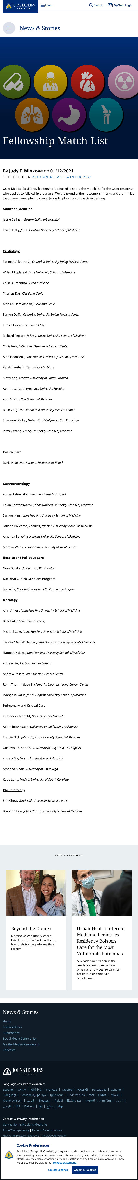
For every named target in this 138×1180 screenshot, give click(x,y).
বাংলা (91, 1095)
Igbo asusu (57, 1095)
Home (7, 1021)
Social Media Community (19, 1039)
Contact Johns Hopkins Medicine (25, 1124)
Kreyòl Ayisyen (12, 1100)
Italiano (116, 1090)
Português (99, 1090)
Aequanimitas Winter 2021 (62, 177)
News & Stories (40, 28)
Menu (46, 7)
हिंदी (18, 1106)
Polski (59, 1100)
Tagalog (67, 1090)
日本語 (102, 1095)
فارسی (7, 1106)
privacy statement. (65, 1162)
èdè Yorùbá (77, 1095)
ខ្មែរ (40, 1106)
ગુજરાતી (90, 1100)
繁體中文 (36, 1090)
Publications (11, 1033)
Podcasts (9, 1050)
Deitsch (29, 1106)
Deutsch (44, 1100)
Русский (82, 1089)
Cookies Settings (58, 1169)
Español (8, 1090)
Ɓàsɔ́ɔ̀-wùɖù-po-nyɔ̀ (33, 1095)
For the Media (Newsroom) (21, 1044)
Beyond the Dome (30, 928)
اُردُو (119, 1100)
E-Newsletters (12, 1027)
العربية (31, 1100)
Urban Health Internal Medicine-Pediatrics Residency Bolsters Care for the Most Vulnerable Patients (101, 940)
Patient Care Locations (47, 1130)
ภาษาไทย (105, 1100)
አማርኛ (22, 1090)
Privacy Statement (54, 1136)
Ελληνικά (74, 1100)
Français (52, 1090)
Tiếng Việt (9, 1095)
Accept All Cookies (85, 1169)
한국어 (115, 1095)
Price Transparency (16, 1130)
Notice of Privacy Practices (21, 1136)
